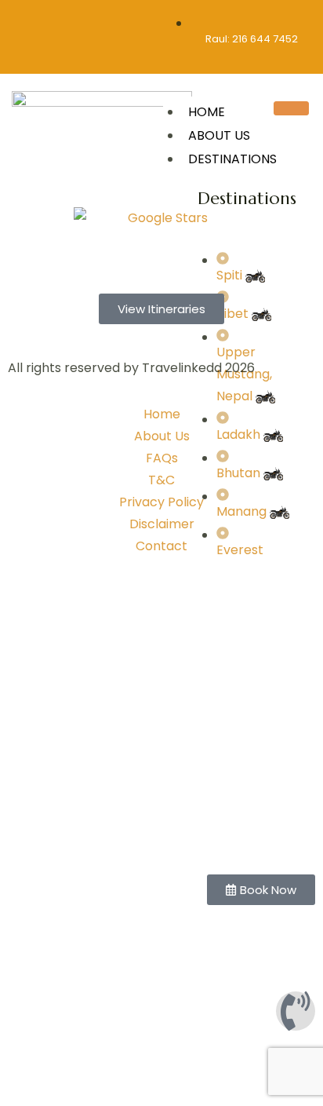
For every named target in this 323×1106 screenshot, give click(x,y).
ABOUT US (219, 135)
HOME (206, 112)
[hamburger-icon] (291, 108)
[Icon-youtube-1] (127, 21)
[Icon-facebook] (66, 21)
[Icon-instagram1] (35, 21)
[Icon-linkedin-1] (96, 21)
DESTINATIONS (232, 159)
